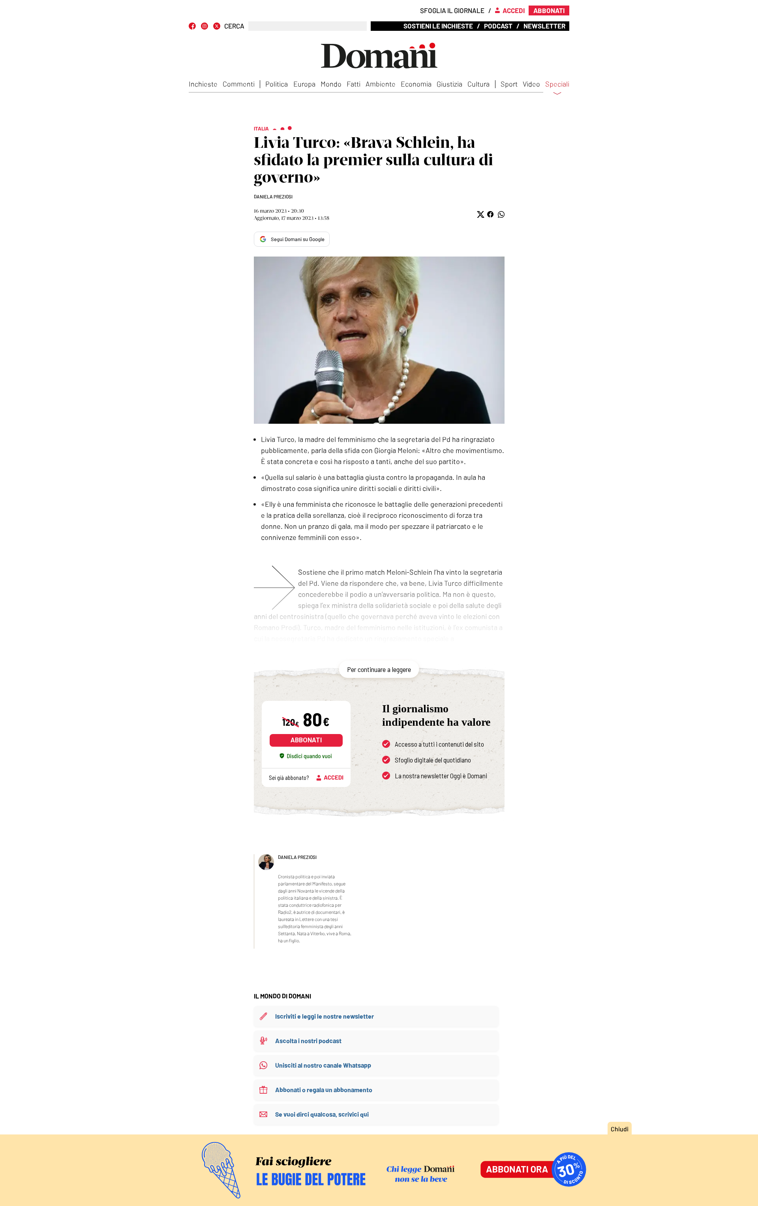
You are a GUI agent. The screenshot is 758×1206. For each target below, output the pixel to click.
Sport (509, 83)
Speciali (557, 84)
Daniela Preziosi (273, 196)
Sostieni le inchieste (438, 26)
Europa (304, 83)
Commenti (239, 83)
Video (531, 83)
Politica (276, 83)
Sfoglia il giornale (452, 10)
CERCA (234, 26)
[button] (480, 214)
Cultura (478, 83)
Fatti (353, 83)
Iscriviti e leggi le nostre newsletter (324, 1016)
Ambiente (381, 83)
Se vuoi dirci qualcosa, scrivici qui (322, 1114)
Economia (416, 83)
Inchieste (203, 83)
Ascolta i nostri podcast (308, 1040)
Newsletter (544, 26)
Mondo (331, 83)
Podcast (498, 26)
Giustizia (449, 83)
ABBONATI (306, 740)
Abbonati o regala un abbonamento (323, 1089)
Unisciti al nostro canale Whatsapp (323, 1065)
